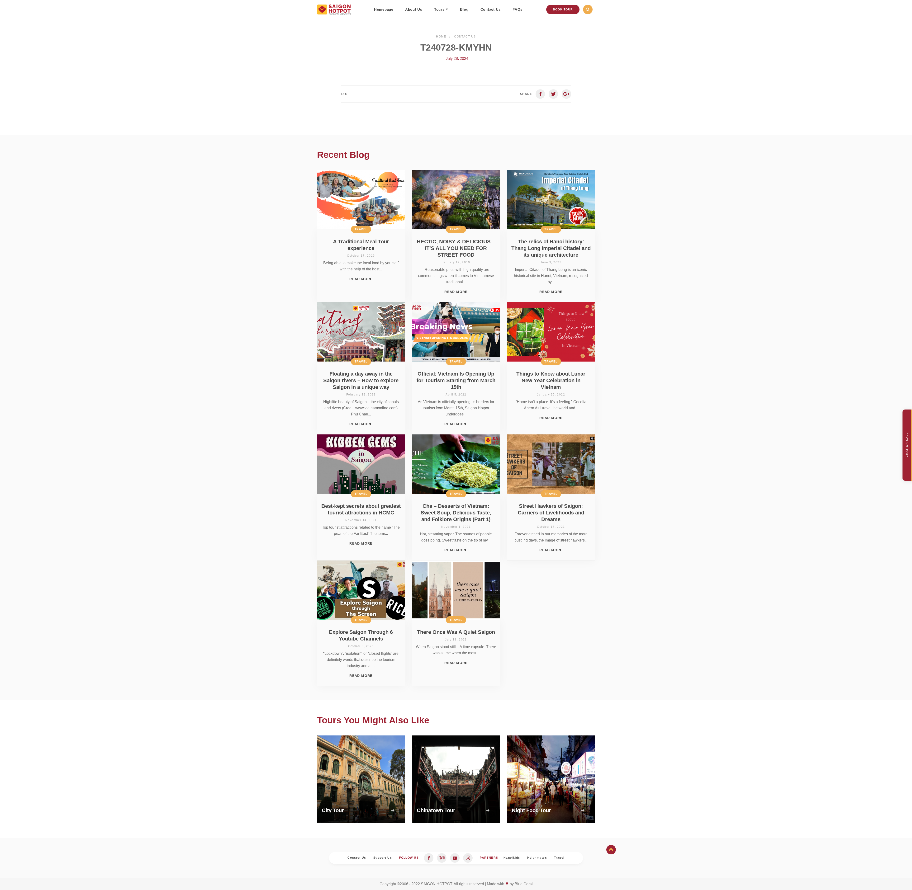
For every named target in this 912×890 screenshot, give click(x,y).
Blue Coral (524, 884)
